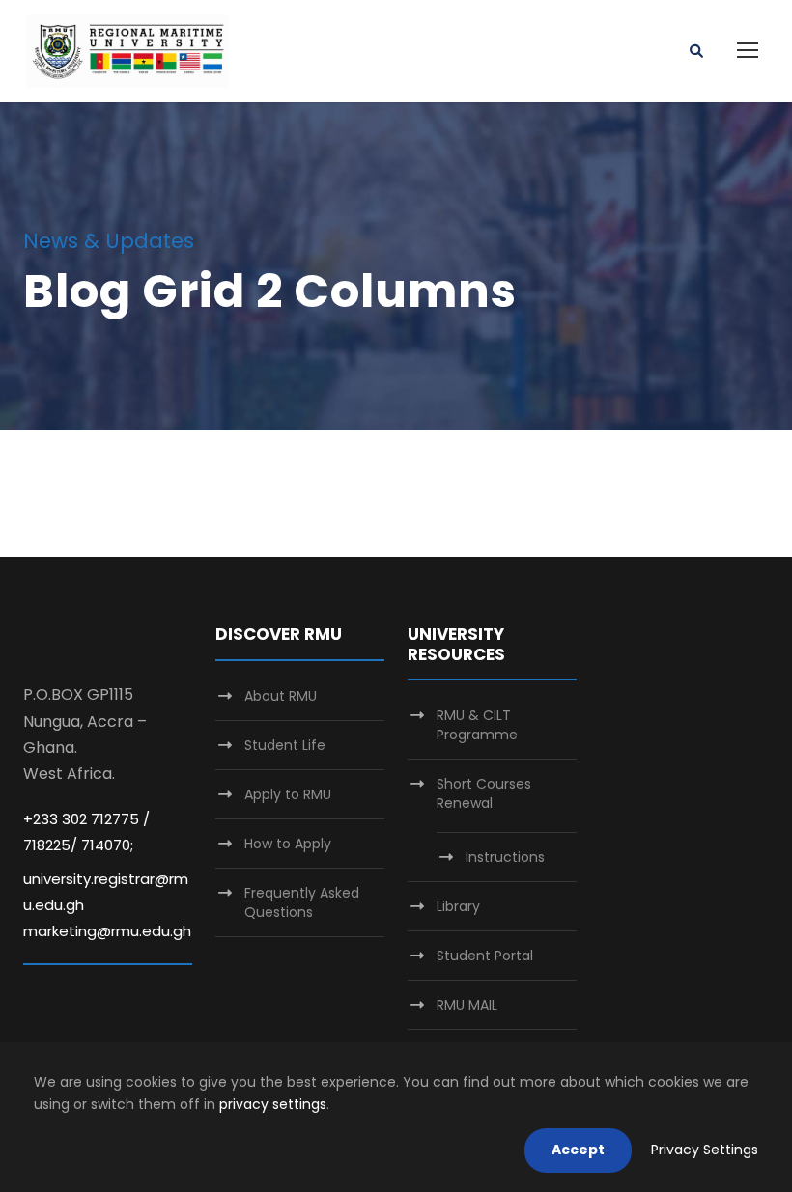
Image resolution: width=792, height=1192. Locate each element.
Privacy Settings (704, 1149)
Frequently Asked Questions (301, 902)
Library (458, 906)
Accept (578, 1149)
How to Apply (287, 843)
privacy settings (272, 1104)
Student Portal (485, 955)
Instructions (505, 857)
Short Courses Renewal (484, 793)
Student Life (284, 745)
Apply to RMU (287, 794)
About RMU (280, 696)
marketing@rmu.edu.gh (107, 931)
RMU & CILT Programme (477, 725)
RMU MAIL (467, 1004)
